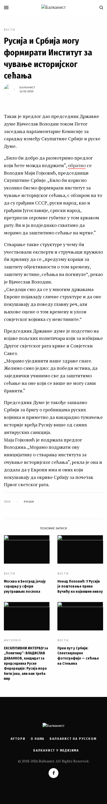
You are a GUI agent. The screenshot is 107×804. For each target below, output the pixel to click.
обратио (77, 165)
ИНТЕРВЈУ (12, 640)
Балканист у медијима (56, 750)
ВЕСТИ (9, 29)
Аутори (18, 739)
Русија (29, 501)
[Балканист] (53, 7)
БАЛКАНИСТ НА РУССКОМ (73, 739)
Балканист (27, 87)
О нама (38, 739)
